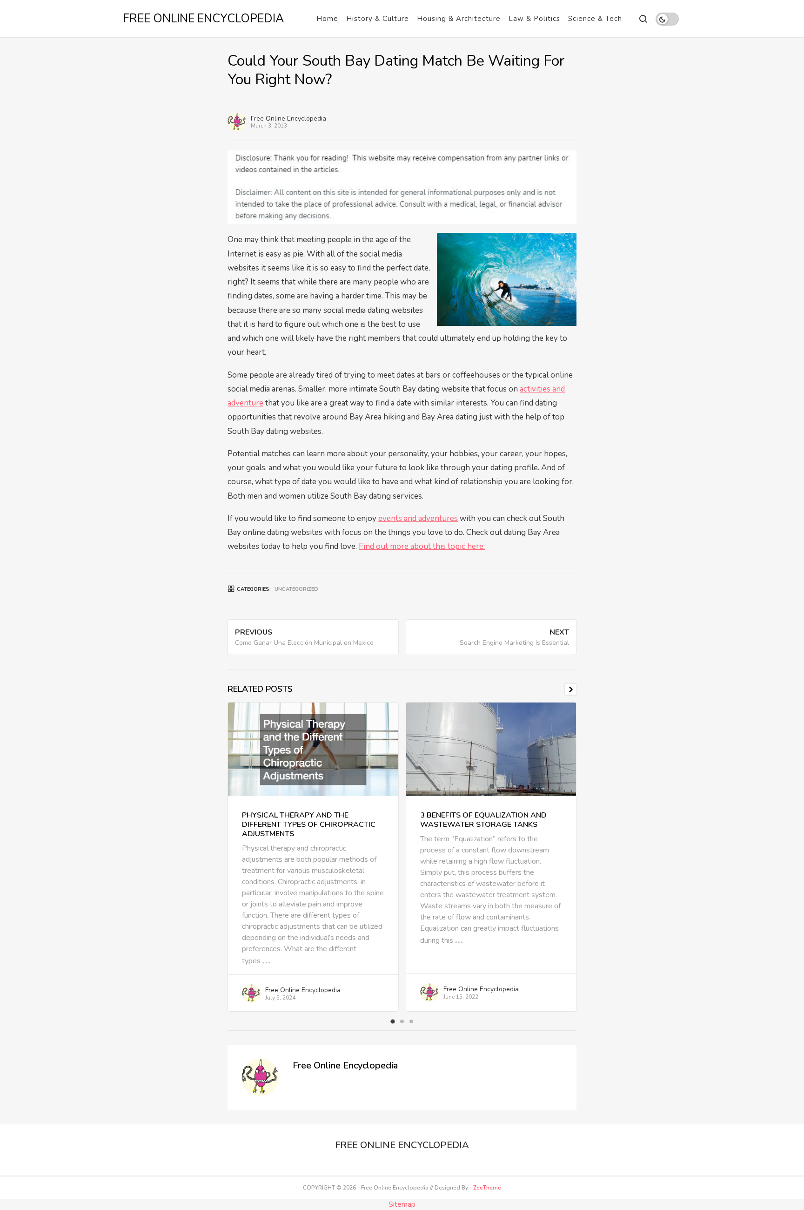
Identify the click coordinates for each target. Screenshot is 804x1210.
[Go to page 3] (411, 1021)
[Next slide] (570, 689)
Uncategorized (296, 589)
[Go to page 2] (402, 1021)
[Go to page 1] (392, 1022)
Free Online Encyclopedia (288, 118)
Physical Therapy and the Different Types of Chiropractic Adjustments (308, 824)
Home (327, 18)
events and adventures (418, 518)
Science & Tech (595, 18)
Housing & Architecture (459, 18)
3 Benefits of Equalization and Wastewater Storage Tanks (483, 820)
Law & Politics (534, 18)
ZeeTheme (487, 1187)
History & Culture (377, 18)
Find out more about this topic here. (422, 546)
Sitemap (402, 1204)
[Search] (643, 19)
